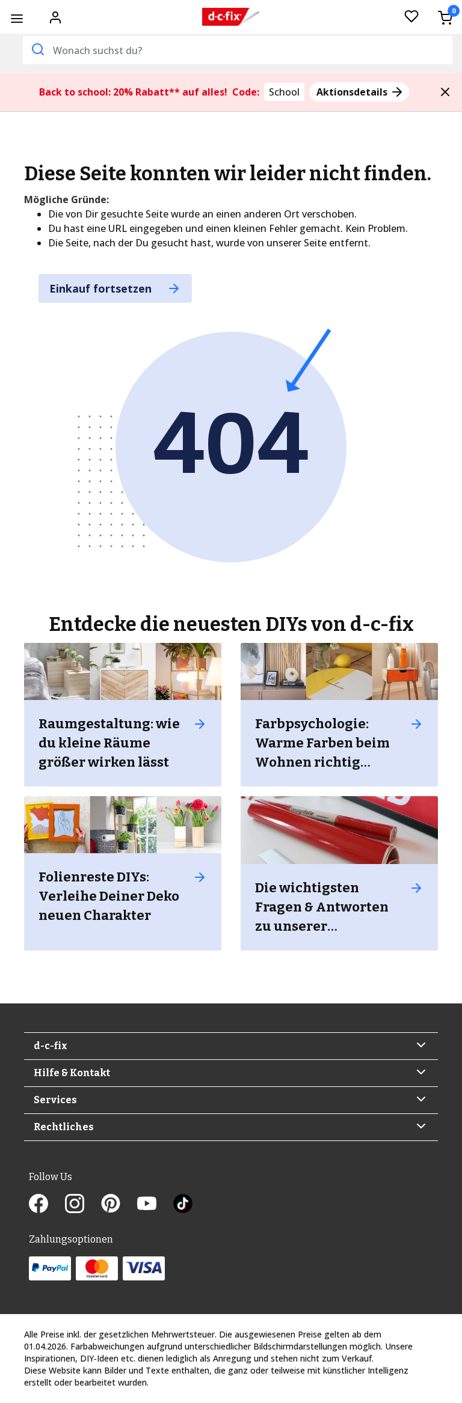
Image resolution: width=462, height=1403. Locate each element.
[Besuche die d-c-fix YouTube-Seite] (155, 1204)
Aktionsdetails (353, 92)
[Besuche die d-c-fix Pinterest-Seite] (119, 1204)
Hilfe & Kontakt (72, 1073)
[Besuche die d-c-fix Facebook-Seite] (47, 1204)
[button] (445, 92)
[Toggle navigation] (16, 18)
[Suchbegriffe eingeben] (36, 49)
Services (55, 1100)
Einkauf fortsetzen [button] (102, 288)
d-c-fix (50, 1045)
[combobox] (237, 50)
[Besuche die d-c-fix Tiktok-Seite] (182, 1204)
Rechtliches (64, 1127)
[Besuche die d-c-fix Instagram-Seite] (83, 1204)
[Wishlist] (411, 17)
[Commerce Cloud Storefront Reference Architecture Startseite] (231, 17)
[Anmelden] (55, 16)
